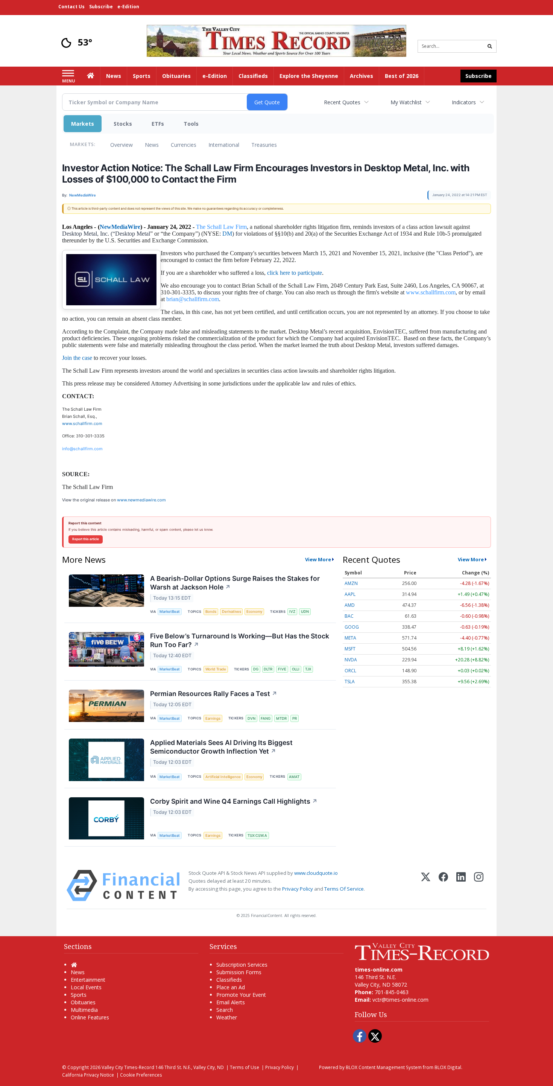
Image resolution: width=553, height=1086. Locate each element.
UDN (305, 611)
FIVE (282, 669)
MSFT (350, 649)
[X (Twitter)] (425, 885)
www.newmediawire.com (141, 500)
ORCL (350, 670)
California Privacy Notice (88, 1075)
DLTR (268, 669)
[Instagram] (478, 885)
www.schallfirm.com (82, 423)
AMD (350, 605)
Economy (254, 611)
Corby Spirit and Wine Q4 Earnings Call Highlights (234, 801)
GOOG (352, 627)
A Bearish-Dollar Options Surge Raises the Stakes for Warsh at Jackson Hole (235, 582)
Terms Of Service (344, 888)
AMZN (351, 583)
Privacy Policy (297, 888)
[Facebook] (443, 885)
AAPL (350, 594)
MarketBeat (170, 611)
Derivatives (231, 611)
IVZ (292, 611)
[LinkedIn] (461, 885)
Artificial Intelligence (223, 777)
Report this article (85, 539)
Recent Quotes (342, 102)
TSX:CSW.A (257, 835)
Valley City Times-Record (128, 1067)
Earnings (212, 718)
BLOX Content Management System (384, 1067)
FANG (265, 718)
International (223, 144)
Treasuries (264, 144)
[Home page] (276, 40)
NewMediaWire (120, 227)
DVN (251, 718)
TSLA (350, 681)
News (152, 144)
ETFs (158, 123)
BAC (349, 616)
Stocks (123, 123)
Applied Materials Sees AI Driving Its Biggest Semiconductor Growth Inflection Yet (221, 747)
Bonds (210, 611)
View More (318, 559)
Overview (121, 144)
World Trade (215, 669)
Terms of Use (244, 1067)
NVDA (351, 659)
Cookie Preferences (141, 1075)
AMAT (294, 777)
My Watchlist (406, 102)
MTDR (281, 718)
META (350, 638)
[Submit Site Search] (489, 46)
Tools (191, 123)
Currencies (183, 144)
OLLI (295, 669)
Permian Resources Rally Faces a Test (213, 694)
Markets (82, 123)
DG (255, 669)
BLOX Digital (447, 1067)
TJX (308, 669)
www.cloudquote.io (316, 873)
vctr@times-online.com (400, 999)
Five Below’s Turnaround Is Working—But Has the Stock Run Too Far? (239, 640)
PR (294, 718)
